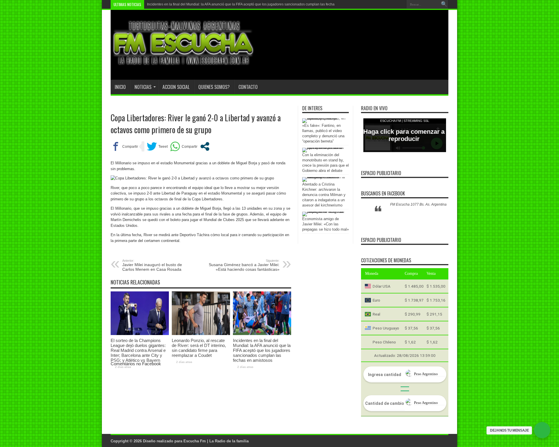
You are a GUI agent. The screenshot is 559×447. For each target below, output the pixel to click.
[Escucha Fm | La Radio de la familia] (183, 65)
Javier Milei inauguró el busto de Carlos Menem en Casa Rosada (152, 265)
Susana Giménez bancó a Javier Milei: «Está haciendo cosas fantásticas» (244, 265)
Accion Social (176, 86)
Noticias (143, 86)
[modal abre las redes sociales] (205, 146)
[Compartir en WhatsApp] (183, 146)
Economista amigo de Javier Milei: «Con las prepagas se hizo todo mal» (325, 224)
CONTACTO (248, 86)
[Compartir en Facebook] (124, 146)
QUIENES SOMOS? (214, 86)
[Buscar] (444, 4)
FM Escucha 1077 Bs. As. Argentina (418, 204)
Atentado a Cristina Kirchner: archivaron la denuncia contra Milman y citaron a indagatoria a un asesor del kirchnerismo (324, 194)
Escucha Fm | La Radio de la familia (216, 441)
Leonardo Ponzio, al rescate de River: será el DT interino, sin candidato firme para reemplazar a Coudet (199, 348)
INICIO (120, 86)
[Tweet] (157, 146)
